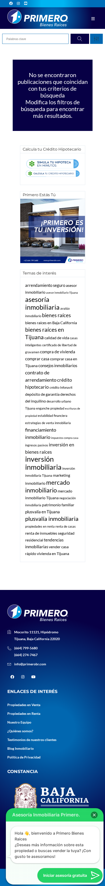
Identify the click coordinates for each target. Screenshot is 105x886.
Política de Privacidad (24, 757)
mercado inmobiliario (47, 486)
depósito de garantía (42, 394)
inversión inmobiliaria (43, 463)
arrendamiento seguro (45, 285)
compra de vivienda (57, 351)
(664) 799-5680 (26, 648)
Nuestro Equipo (19, 722)
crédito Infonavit (61, 387)
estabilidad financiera (52, 416)
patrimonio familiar (58, 505)
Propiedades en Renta (23, 713)
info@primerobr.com (30, 664)
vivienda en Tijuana (53, 553)
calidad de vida (56, 338)
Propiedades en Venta (23, 705)
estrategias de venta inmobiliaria (48, 423)
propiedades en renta (40, 526)
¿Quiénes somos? (20, 731)
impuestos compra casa (64, 437)
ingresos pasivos (36, 445)
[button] (94, 815)
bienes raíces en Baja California (51, 323)
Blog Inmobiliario (20, 748)
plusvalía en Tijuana (42, 511)
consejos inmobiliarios (57, 365)
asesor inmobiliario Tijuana (62, 292)
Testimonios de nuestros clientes (31, 740)
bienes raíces (56, 315)
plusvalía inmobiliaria (51, 518)
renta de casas (65, 526)
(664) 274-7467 (26, 655)
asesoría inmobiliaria (42, 303)
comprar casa (37, 358)
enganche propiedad (50, 408)
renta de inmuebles (41, 533)
